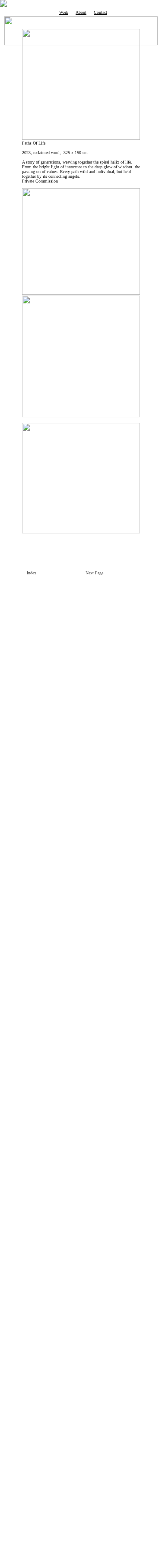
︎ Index (29, 573)
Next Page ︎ (97, 573)
